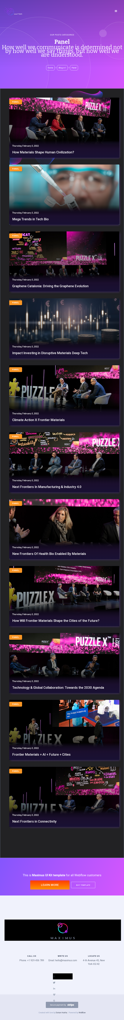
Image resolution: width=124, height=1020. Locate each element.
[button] (116, 11)
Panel (74, 68)
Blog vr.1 (62, 68)
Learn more (50, 884)
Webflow (82, 1013)
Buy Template (83, 885)
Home (50, 68)
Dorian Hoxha (61, 1013)
